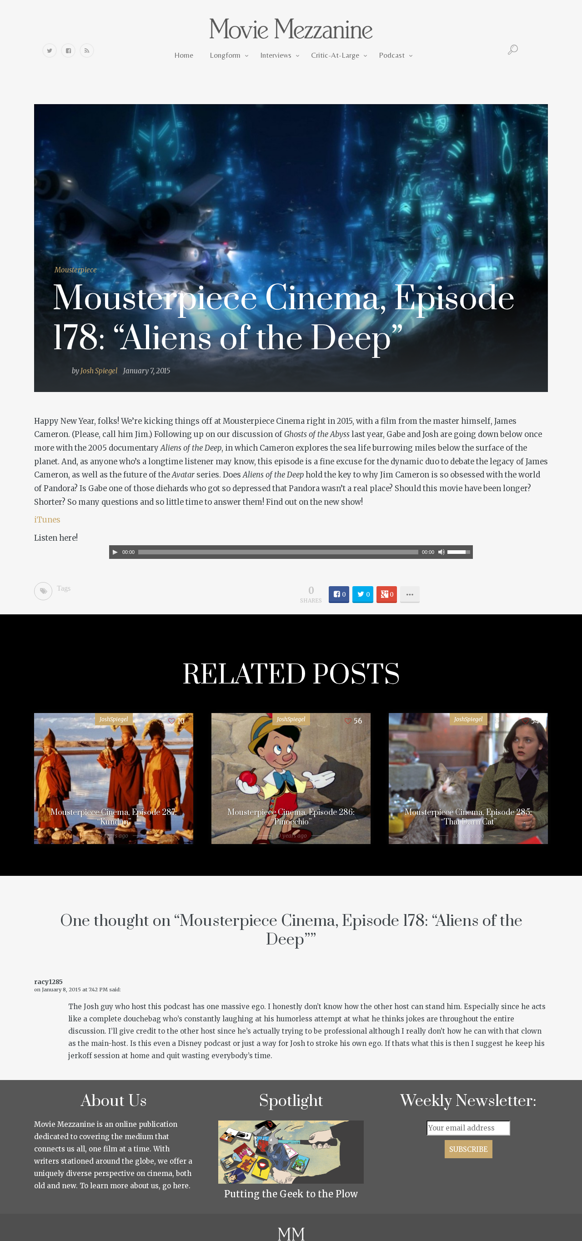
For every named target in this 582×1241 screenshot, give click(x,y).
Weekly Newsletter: (469, 1101)
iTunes (47, 520)
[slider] (460, 551)
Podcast (392, 55)
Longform (225, 55)
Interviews (275, 55)
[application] (291, 552)
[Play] (115, 552)
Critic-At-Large (335, 55)
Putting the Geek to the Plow (291, 1194)
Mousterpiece (76, 270)
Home (183, 55)
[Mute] (441, 552)
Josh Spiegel (98, 371)
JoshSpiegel (114, 719)
